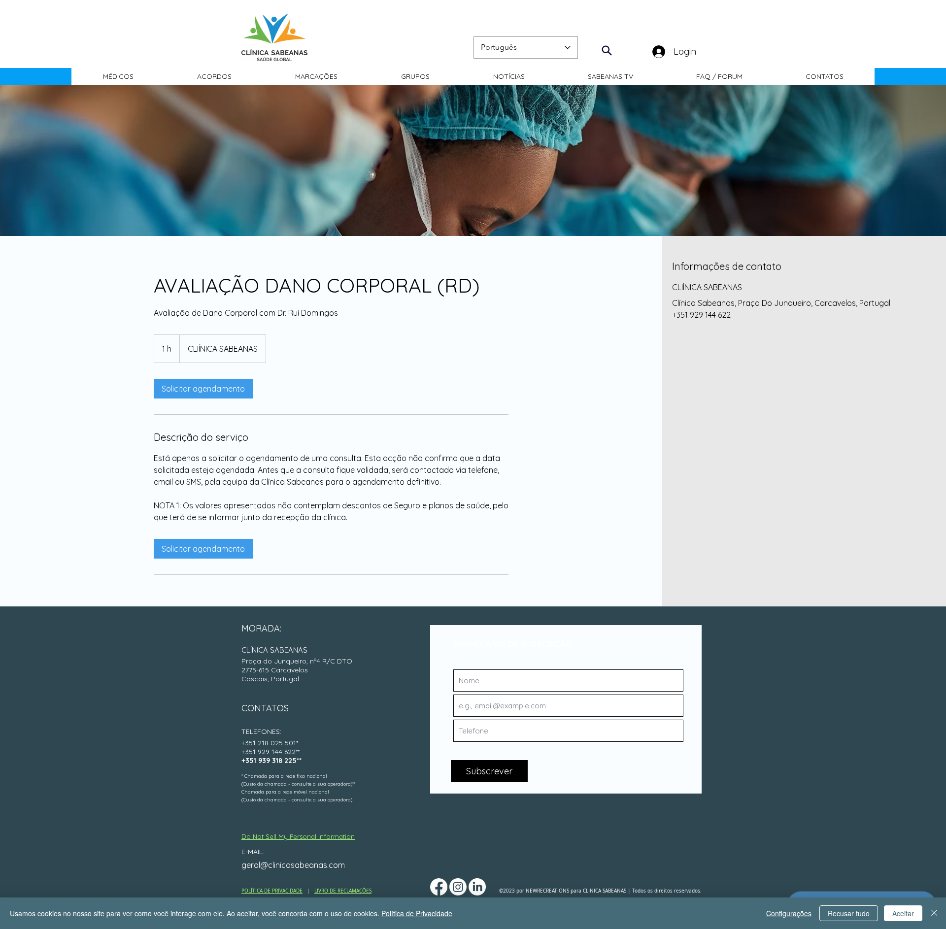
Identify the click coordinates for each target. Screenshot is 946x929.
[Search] (606, 50)
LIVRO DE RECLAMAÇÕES (343, 891)
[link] (203, 388)
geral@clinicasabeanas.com (293, 865)
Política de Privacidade (416, 913)
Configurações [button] (788, 913)
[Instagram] (458, 887)
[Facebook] (438, 887)
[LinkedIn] (477, 887)
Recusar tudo (849, 913)
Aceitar (903, 913)
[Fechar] (934, 913)
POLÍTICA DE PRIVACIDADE (272, 891)
